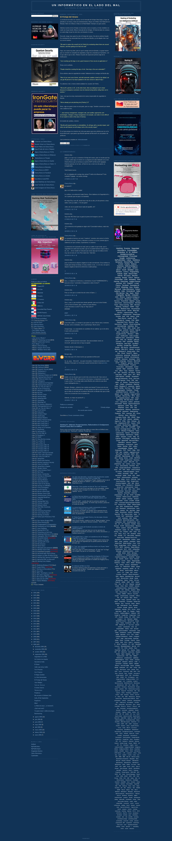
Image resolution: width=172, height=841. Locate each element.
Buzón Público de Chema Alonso (44, 146)
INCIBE (122, 677)
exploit (130, 318)
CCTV (128, 634)
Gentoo (117, 642)
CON (137, 316)
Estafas (136, 287)
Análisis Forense (42, 478)
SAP (115, 652)
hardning (124, 811)
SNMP (128, 582)
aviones (120, 626)
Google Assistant (120, 675)
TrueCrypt (127, 603)
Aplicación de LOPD (42, 579)
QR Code (136, 580)
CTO (130, 591)
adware (117, 394)
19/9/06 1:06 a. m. (71, 349)
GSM (138, 423)
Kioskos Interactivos (133, 574)
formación (119, 262)
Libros (129, 260)
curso (116, 401)
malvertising (118, 609)
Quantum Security (43, 369)
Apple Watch (119, 611)
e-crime (137, 349)
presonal (136, 820)
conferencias (130, 258)
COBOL (137, 634)
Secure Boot (131, 652)
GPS (121, 339)
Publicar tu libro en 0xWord (39, 281)
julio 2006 (38, 719)
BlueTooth (137, 361)
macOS (119, 411)
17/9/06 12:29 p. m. (71, 179)
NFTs (133, 396)
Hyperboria (136, 642)
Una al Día (40, 571)
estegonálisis (119, 803)
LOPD (127, 405)
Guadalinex (136, 739)
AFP (127, 667)
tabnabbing (135, 826)
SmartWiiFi (123, 782)
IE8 (130, 617)
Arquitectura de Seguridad (45, 383)
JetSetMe (121, 750)
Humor (136, 262)
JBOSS (118, 644)
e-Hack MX (40, 302)
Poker (135, 648)
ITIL (121, 745)
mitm (116, 297)
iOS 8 (138, 811)
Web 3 (136, 789)
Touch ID (137, 694)
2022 (35, 603)
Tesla (116, 584)
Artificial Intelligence (131, 266)
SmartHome (135, 376)
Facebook (125, 285)
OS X (133, 489)
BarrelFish (117, 721)
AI (127, 252)
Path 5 (129, 450)
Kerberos (126, 597)
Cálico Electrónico (38, 326)
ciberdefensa (134, 564)
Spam (132, 293)
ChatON (118, 725)
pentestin (137, 586)
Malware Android (42, 505)
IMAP (117, 677)
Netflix (124, 475)
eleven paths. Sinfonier (123, 801)
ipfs (139, 706)
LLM (124, 268)
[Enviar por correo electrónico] (61, 143)
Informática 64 (135, 438)
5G (138, 568)
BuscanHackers (123, 591)
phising (116, 667)
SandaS (137, 582)
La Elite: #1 (41, 441)
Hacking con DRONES (43, 485)
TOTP (136, 400)
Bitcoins (131, 322)
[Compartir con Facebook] (67, 143)
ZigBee (135, 795)
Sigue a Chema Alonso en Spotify (44, 161)
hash (131, 628)
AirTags (135, 667)
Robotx (138, 774)
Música (122, 297)
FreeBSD (119, 735)
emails (131, 801)
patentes (126, 541)
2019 (35, 611)
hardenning (117, 811)
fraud (134, 704)
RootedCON (128, 622)
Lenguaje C (120, 619)
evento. (132, 803)
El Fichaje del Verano (40, 680)
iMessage (118, 551)
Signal (122, 654)
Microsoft (118, 289)
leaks (116, 502)
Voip (135, 407)
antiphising (135, 657)
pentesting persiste (133, 818)
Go (117, 559)
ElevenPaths (128, 262)
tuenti (136, 444)
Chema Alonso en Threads (42, 158)
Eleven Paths (133, 273)
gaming (130, 363)
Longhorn (135, 681)
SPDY (130, 776)
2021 (35, 605)
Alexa (126, 415)
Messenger (118, 475)
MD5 (116, 756)
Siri (139, 421)
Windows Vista (125, 308)
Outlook (124, 498)
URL (125, 787)
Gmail (134, 328)
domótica (135, 528)
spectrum (128, 826)
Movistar (137, 305)
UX (123, 584)
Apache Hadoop (129, 570)
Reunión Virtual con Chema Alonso (45, 144)
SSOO (123, 692)
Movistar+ (132, 392)
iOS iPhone (119, 813)
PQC (133, 475)
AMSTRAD (137, 458)
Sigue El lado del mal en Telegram (44, 149)
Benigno (67, 354)
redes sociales (133, 336)
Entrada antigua (105, 407)
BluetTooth (133, 721)
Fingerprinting (134, 272)
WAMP (118, 789)
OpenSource (129, 434)
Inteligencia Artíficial (129, 747)
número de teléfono (123, 630)
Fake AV (133, 640)
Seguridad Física (122, 322)
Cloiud (128, 725)
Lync (138, 754)
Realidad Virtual (128, 506)
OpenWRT (118, 770)
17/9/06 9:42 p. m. (71, 219)
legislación (121, 405)
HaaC (135, 531)
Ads (127, 510)
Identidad (130, 270)
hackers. (130, 809)
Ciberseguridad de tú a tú (44, 406)
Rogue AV (117, 690)
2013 (35, 626)
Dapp (122, 638)
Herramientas (135, 308)
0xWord (33, 744)
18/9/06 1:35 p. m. (71, 315)
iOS (124, 283)
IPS (126, 677)
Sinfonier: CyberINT (43, 503)
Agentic (138, 386)
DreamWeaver (127, 729)
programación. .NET (120, 822)
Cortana (119, 593)
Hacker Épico (41, 546)
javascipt (136, 628)
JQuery (131, 749)
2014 (35, 623)
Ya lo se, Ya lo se (39, 685)
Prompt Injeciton (125, 772)
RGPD (116, 774)
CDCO (119, 572)
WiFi (131, 305)
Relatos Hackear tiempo (44, 419)
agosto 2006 (38, 717)
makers (130, 401)
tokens (132, 316)
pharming (118, 710)
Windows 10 (134, 332)
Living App (122, 361)
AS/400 (127, 714)
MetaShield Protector (122, 392)
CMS (137, 520)
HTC (120, 741)
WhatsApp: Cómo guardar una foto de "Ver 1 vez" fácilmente (89, 486)
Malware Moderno (42, 418)
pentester (136, 401)
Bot (128, 495)
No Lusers (127, 275)
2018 (35, 613)
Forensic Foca (122, 504)
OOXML (128, 376)
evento (133, 464)
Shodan (130, 339)
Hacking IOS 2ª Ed (42, 530)
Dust (120, 419)
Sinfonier (133, 421)
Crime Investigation (43, 487)
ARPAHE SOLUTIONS (43, 316)
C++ (139, 721)
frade (118, 807)
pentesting (121, 252)
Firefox (124, 328)
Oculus (128, 766)
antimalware (130, 337)
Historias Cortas (42, 394)
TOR (133, 388)
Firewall (136, 390)
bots (136, 380)
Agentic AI (118, 421)
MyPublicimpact (36, 749)
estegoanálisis (118, 495)
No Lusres (133, 764)
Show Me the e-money (43, 439)
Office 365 (131, 462)
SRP (134, 776)
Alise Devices (123, 669)
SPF (133, 456)
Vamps (133, 603)
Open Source (122, 318)
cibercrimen (118, 303)
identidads (119, 814)
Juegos (128, 320)
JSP (121, 597)
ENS (135, 448)
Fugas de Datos (135, 394)
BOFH (128, 553)
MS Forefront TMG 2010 (44, 577)
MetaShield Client (129, 576)
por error (104, 363)
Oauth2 (125, 462)
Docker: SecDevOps (43, 474)
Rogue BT (123, 690)
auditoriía (125, 797)
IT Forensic (40, 299)
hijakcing (129, 811)
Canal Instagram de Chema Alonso (45, 188)
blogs (120, 330)
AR (123, 714)
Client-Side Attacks (42, 482)
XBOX (117, 436)
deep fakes (127, 493)
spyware (122, 510)
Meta (129, 489)
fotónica (127, 628)
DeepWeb (137, 495)
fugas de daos (134, 807)
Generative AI (120, 320)
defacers (131, 661)
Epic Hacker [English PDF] (45, 520)
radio (136, 368)
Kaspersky (124, 644)
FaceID (135, 572)
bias (121, 452)
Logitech (124, 754)
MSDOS (130, 512)
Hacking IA (41, 367)
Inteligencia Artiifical (130, 679)
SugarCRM (136, 783)
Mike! (36, 703)
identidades (135, 813)
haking (138, 704)
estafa (135, 801)
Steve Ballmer (129, 783)
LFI (122, 524)
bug (127, 293)
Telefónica (136, 260)
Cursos (120, 264)
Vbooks (118, 516)
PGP (124, 450)
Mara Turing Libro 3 (43, 421)
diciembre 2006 (39, 646)
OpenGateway (126, 456)
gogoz (66, 313)
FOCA (131, 277)
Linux (136, 270)
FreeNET (130, 673)
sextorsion (125, 518)
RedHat (136, 506)
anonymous (118, 539)
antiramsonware (118, 797)
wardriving (125, 568)
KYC (137, 679)
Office (121, 370)
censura (127, 564)
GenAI (124, 270)
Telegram (124, 363)
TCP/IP (122, 526)
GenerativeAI (130, 291)
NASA (123, 764)
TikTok (138, 456)
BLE (137, 465)
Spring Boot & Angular (43, 466)
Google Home (135, 481)
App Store (132, 510)
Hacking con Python (43, 514)
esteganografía (120, 390)
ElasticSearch (135, 729)
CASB (118, 723)
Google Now (125, 739)
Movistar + (131, 334)
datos (137, 396)
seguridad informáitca (133, 588)
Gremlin (121, 559)
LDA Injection (137, 750)
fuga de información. (125, 807)
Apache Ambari (118, 716)
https (124, 368)
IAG (118, 597)
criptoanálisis (121, 444)
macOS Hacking (42, 489)
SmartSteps (128, 692)
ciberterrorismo (131, 508)
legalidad (126, 394)
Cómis (123, 727)
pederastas (123, 708)
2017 (35, 616)
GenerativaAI (118, 737)
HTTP (117, 363)
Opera (138, 489)
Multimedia (135, 496)
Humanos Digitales (121, 483)
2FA (136, 312)
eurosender (126, 803)
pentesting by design (122, 818)
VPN (131, 407)
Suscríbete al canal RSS (42, 179)
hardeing (135, 809)
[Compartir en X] (65, 143)
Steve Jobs (128, 491)
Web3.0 (138, 603)
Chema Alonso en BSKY (41, 170)
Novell (126, 559)
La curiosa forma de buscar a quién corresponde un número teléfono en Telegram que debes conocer (89, 508)
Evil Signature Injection (128, 731)
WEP (126, 696)
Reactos (133, 650)
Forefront (118, 496)
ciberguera (124, 661)
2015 (35, 621)
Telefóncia (124, 785)
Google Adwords (135, 737)
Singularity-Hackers (37, 751)
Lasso (138, 617)
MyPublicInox (135, 762)
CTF (123, 572)
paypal (138, 566)
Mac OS (128, 756)
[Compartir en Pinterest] (69, 143)
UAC (119, 372)
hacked (126, 357)
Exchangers (137, 731)
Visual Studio (119, 500)
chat (116, 423)
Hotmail (127, 433)
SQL (137, 622)
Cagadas (132, 611)
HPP (116, 617)
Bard (122, 427)
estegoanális (122, 704)
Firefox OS (131, 733)
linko (78, 253)
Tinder (123, 562)
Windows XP (135, 355)
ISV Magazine (131, 677)
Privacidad (133, 256)
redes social (119, 824)
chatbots (125, 452)
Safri (136, 778)
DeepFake (131, 557)
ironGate (125, 814)
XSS (127, 316)
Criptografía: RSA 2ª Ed (44, 536)
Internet (120, 275)
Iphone (118, 270)
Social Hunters (41, 410)
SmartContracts (134, 347)
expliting (123, 805)
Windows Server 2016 (44, 349)
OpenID (130, 768)
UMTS (128, 562)
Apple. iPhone (137, 717)
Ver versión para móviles (85, 410)
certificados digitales (128, 471)
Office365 (118, 456)
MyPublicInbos (119, 762)
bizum (126, 659)
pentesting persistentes (132, 708)
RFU (138, 772)
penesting (136, 816)
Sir (139, 778)
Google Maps (122, 545)
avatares (123, 528)
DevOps (125, 446)
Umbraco (129, 787)
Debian (119, 446)
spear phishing (124, 465)
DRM (131, 671)
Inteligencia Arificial (120, 679)
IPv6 (132, 320)
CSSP (130, 723)
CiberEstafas (41, 416)
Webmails (135, 425)
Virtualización (119, 549)
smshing (130, 632)
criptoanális (121, 799)
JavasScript (137, 749)
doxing (121, 458)
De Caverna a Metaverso (44, 404)
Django (116, 640)
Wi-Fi (125, 549)
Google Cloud (128, 460)
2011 (35, 631)
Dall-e (135, 671)
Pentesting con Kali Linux (44, 532)
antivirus (128, 442)
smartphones (123, 632)
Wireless (117, 349)
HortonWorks (136, 675)
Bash (117, 591)
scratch (137, 551)
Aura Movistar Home (130, 719)
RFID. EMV (133, 772)
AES (123, 589)
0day (134, 436)
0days (138, 541)
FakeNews (129, 390)
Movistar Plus (126, 396)
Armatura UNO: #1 (43, 451)
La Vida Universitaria (40, 677)
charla (137, 398)
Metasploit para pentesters (47, 547)
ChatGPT (130, 283)
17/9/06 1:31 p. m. (71, 209)
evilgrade (136, 663)
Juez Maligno (38, 682)
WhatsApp (124, 287)
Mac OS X (124, 349)
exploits (118, 368)
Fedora (138, 640)
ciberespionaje (121, 326)
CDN (132, 634)
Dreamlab (39, 292)
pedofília (130, 816)
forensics (117, 427)
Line (124, 681)
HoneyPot (124, 574)
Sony (122, 603)
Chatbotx (123, 725)
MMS (124, 756)
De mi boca (134, 727)
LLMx (124, 752)
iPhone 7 (129, 706)
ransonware (124, 710)
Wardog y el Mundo (43, 540)
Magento (122, 576)
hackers (135, 268)
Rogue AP (117, 582)
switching (124, 609)
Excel (130, 378)
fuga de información (134, 403)
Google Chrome (121, 334)
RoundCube (130, 690)
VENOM (138, 787)
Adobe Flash (118, 543)
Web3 (137, 293)
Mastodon (127, 524)
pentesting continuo (128, 551)
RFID (121, 506)
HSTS (129, 545)
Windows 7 (117, 314)
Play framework (131, 686)
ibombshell (118, 529)
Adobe (135, 518)
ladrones (131, 607)
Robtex (138, 650)
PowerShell (124, 301)
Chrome (136, 363)
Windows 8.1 (130, 485)
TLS (125, 535)
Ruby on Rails (128, 514)
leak (118, 353)
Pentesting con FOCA (43, 526)
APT (134, 374)
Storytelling (40, 400)
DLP (121, 531)
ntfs (126, 816)
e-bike (135, 661)
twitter (138, 291)
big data (127, 295)
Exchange (127, 640)
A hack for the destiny (43, 483)
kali (116, 351)
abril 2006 (38, 727)
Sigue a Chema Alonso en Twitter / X (45, 164)
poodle (131, 820)
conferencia (119, 355)
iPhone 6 (117, 665)
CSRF (131, 473)
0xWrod (134, 712)
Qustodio (121, 688)
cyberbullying (129, 516)
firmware (133, 805)
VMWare (135, 655)
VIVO (126, 584)
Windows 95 (122, 624)
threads (136, 710)
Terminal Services (134, 382)
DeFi (139, 479)
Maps (131, 597)
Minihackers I (42, 373)
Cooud (119, 727)
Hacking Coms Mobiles (44, 561)
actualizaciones (128, 657)
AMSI (131, 667)
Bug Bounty (40, 429)
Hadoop (134, 545)
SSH (138, 450)
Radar (123, 774)
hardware (126, 306)
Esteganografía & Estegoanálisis (46, 524)
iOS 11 (134, 811)
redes (123, 291)
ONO (138, 764)
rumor (125, 824)
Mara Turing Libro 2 (43, 423)
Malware (134, 264)
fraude (138, 301)
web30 (131, 568)
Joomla (118, 440)
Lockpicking (129, 681)
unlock (122, 828)
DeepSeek (121, 407)
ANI (120, 714)
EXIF (139, 671)
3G (138, 436)
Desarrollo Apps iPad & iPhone (46, 553)
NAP (126, 685)
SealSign (130, 498)
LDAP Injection (121, 380)
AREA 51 (39, 306)
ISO (118, 745)
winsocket (131, 828)
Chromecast (126, 671)
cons (117, 336)
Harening (137, 741)
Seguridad (118, 485)
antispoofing (136, 549)
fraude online (131, 351)
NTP (138, 646)
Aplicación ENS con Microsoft (46, 559)
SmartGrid (117, 782)
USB (117, 452)
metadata (130, 341)
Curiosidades (132, 250)
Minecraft (118, 760)
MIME (120, 756)
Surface (117, 694)
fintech (128, 805)
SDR (134, 622)
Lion (116, 533)
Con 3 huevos (38, 672)
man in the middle (125, 665)
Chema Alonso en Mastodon (42, 167)
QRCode (124, 650)
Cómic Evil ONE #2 (44, 456)
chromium (137, 659)
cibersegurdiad (136, 700)
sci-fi (117, 465)
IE (114, 644)
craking (116, 799)
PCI (122, 648)
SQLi (128, 421)
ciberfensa (129, 700)
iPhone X (135, 706)
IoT (116, 330)
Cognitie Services (135, 725)
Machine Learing (135, 756)
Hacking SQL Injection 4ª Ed (45, 557)
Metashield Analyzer (125, 646)
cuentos (128, 464)
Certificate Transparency (122, 636)
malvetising (135, 814)
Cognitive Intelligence (132, 297)
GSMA (129, 504)
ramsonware (136, 822)
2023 (35, 600)
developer (132, 359)
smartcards (122, 667)
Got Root (40, 499)
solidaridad (131, 710)
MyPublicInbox (35, 746)
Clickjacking (118, 522)
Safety (132, 778)
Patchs (134, 599)
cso (121, 566)
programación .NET (124, 423)
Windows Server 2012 (43, 549)
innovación (119, 299)
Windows (119, 272)
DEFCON (133, 479)
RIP (120, 774)
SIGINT (126, 776)
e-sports (136, 516)
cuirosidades (128, 799)
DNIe (116, 467)
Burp (137, 669)
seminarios (117, 589)
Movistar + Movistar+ (126, 760)
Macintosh (129, 619)
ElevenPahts (123, 512)
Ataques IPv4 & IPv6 (44, 347)
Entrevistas (124, 281)
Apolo (128, 669)
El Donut (36, 664)
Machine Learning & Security (45, 462)
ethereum (128, 409)
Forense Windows (42, 580)
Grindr (131, 739)
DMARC (124, 593)
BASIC (124, 553)
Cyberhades (34, 755)
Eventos (127, 248)
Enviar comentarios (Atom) (76, 415)
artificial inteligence (119, 659)
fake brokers (129, 704)
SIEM (121, 776)
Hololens (117, 743)
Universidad (119, 279)
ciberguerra (119, 357)
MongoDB (117, 599)
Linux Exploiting (42, 528)
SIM (133, 483)
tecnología (126, 473)
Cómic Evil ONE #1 (43, 464)
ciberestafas (129, 367)
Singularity (128, 654)
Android (119, 273)
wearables (118, 712)
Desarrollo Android (42, 538)
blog (136, 322)
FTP (116, 504)
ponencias (126, 820)
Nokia (133, 685)
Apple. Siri (130, 717)
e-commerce (129, 444)
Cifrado (117, 308)
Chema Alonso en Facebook (43, 173)
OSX (119, 648)
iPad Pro (125, 813)
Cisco (134, 543)
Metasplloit (132, 758)
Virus (123, 485)
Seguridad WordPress (43, 497)
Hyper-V (131, 642)
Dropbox (125, 531)
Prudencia (37, 693)
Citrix (138, 359)
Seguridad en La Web (40, 656)
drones (126, 458)
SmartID (120, 535)
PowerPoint (117, 650)
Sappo (128, 561)
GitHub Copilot (136, 504)
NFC (137, 454)
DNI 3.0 (128, 727)
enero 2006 (38, 735)
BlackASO (122, 634)
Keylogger (119, 681)
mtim (123, 816)
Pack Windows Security (39, 332)
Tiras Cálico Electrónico (45, 454)
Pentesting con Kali (44, 340)
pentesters (126, 411)
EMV (138, 613)
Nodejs (123, 599)
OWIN (124, 766)
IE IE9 (135, 318)
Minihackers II (42, 371)
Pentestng (124, 686)
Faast (116, 361)
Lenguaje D (129, 752)
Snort (128, 782)
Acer (134, 714)
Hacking (119, 248)
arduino (134, 442)
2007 (35, 642)
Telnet (129, 785)
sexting (119, 473)
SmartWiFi (132, 427)
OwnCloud (125, 770)
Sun (137, 462)
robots (117, 382)
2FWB (119, 553)
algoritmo (120, 493)
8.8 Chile (39, 289)
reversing (129, 413)
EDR (131, 572)
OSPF (116, 766)
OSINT (39, 437)
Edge (128, 481)
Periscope (136, 770)
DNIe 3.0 (129, 593)
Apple (125, 273)
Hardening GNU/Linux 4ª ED (45, 534)
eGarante (119, 607)
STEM (120, 778)
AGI (138, 712)
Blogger (130, 448)
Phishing (118, 306)
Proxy (128, 380)
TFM (127, 655)
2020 (35, 608)
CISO (117, 460)
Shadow (118, 654)
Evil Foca (127, 388)
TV (139, 514)
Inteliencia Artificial (119, 747)
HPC (117, 741)
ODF (132, 398)
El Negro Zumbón (39, 675)
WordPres (130, 795)
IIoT (139, 743)
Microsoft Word (124, 578)
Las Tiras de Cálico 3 (44, 386)
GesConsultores (126, 737)
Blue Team (119, 454)
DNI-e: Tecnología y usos (44, 573)
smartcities (132, 541)
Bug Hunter (41, 365)
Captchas (118, 438)
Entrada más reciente (66, 407)
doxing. (134, 799)
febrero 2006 (39, 732)
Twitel (138, 427)
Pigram (116, 601)
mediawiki (118, 816)
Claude (138, 372)
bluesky (130, 797)
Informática (125, 745)
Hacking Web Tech (42, 501)
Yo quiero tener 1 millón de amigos (44, 711)
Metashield (125, 440)
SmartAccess (128, 780)
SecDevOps (120, 491)
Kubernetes (40, 412)
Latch (129, 268)
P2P (126, 427)
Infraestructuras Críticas (44, 495)
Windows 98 (137, 791)
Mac (131, 405)
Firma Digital (126, 438)
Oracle (117, 347)
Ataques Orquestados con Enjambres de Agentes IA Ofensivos (90, 556)
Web (132, 789)
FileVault (126, 733)
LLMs (126, 279)
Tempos (124, 277)
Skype (128, 469)
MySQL (136, 341)
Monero (135, 597)
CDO (135, 405)
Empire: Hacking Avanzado (45, 452)
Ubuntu (131, 349)
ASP (117, 570)
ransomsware (132, 630)
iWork (126, 586)
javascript (127, 355)
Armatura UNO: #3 (43, 447)
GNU (130, 531)
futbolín (119, 809)
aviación (137, 624)
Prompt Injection (124, 365)
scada (131, 458)
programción (129, 822)
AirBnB (117, 634)
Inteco (136, 745)
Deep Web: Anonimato (43, 507)
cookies (133, 539)
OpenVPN (128, 599)
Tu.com (118, 431)
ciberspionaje (126, 539)
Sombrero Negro (42, 414)
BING (137, 320)
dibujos (138, 388)
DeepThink (135, 638)
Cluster (39, 509)
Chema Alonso (69, 183)
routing (116, 632)
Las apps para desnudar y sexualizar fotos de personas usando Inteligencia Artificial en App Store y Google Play (90, 477)
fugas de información (121, 378)
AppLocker (116, 717)
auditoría (117, 291)
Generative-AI (134, 285)
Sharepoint (123, 508)
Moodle (131, 578)
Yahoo (137, 431)
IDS (116, 524)
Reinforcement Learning (134, 688)
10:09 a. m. (86, 145)
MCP (133, 644)
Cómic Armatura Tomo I (44, 470)
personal (119, 283)
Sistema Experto (120, 780)
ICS (139, 531)
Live (125, 619)
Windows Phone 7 (130, 793)
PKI (122, 514)
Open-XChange (123, 768)
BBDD (138, 589)
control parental (129, 487)
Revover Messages (130, 774)
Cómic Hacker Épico (43, 513)
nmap (120, 541)
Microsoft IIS (131, 621)
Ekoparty (39, 296)
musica (132, 665)
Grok (138, 615)
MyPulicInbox (118, 764)
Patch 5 (130, 770)
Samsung (126, 547)
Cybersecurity (120, 433)
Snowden (133, 782)
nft (116, 398)
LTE (129, 644)
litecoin (135, 607)
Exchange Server (126, 429)
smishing (118, 826)
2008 (35, 639)
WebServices (119, 657)
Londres (129, 754)
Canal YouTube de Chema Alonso (44, 185)
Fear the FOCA (37, 322)
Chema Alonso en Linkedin (42, 176)
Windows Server (121, 310)
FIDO (117, 733)
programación (127, 314)
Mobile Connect (127, 496)
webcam (129, 419)
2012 (35, 629)
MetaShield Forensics (121, 621)
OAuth (129, 475)
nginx (116, 630)
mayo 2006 (38, 724)
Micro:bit (134, 646)
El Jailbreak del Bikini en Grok (81, 566)
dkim (116, 458)
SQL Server (124, 347)
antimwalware (117, 700)
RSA (130, 446)
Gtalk (121, 642)
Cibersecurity (136, 591)
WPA (117, 624)
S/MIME (123, 582)
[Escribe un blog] (63, 143)
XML (118, 605)
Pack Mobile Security (38, 330)
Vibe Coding (130, 535)
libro (136, 326)
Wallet (132, 562)
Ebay (116, 673)
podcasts (117, 328)
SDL (135, 690)
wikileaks (136, 419)
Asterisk (133, 669)
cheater (131, 659)
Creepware (136, 636)
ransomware (118, 403)
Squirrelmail (135, 692)
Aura (130, 287)
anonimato (131, 386)
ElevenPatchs (118, 731)
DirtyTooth (126, 454)
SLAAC (124, 561)
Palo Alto (131, 648)
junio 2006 (38, 722)
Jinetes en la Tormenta (44, 427)
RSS (124, 419)
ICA (139, 545)
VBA (134, 787)
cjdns (117, 702)
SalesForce (124, 652)
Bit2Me (121, 388)
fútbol (116, 541)
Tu (115, 696)
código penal (123, 702)
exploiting (131, 326)
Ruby (133, 450)
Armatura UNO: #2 (43, 449)
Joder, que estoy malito (41, 667)
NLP (130, 685)
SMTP (121, 547)
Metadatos (132, 279)
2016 (35, 618)
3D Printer (132, 465)
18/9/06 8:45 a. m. (71, 255)
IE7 (119, 524)
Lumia (134, 754)
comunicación (126, 626)
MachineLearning (119, 683)
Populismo (37, 700)
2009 (35, 636)
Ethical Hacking (42, 346)
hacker (117, 429)
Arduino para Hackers (43, 460)
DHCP (117, 638)
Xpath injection (124, 605)
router (138, 630)
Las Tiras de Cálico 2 (44, 408)
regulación (118, 568)
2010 (35, 634)
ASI (131, 714)
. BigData (124, 712)
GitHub (134, 429)
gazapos (124, 809)
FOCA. (121, 733)
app (123, 464)
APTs (129, 609)
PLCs (124, 533)
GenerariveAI (126, 735)
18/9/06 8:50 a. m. (71, 285)
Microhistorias (41, 544)
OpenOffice (121, 442)
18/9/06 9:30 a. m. (71, 295)
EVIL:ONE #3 (42, 433)
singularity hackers (124, 398)
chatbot (122, 384)
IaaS (137, 677)
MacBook (136, 512)
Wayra (135, 353)
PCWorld (117, 359)
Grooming (118, 574)
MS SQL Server (128, 400)
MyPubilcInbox (119, 580)
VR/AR (133, 417)
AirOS (138, 714)
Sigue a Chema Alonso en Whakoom (45, 155)
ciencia (117, 566)
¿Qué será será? (39, 708)
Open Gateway (120, 434)
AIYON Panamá (41, 312)
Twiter (133, 785)
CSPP (121, 460)
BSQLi (123, 479)
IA (129, 252)
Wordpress (119, 343)
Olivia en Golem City (45, 379)
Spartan (117, 783)
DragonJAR (40, 286)
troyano (133, 423)
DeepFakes (136, 314)
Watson (128, 789)
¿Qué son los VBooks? (38, 338)
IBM (129, 417)
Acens (138, 609)
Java (116, 370)
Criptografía (120, 295)
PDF (132, 380)
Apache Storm (136, 716)
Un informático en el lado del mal (86, 5)
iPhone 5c (123, 706)
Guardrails (131, 595)
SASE (117, 776)
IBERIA (135, 743)
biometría (124, 372)
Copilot (127, 572)
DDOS (131, 495)
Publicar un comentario (66, 404)
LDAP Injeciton (117, 752)
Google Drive (125, 615)
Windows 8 (122, 351)
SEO (123, 413)
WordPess (124, 795)
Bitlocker (136, 570)
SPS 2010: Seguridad (43, 575)
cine (121, 394)
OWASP (118, 498)
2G (135, 568)
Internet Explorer (128, 303)
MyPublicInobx (120, 685)
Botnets (125, 382)
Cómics (118, 285)
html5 (119, 518)
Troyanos (133, 365)
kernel (137, 471)
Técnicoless (120, 367)
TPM (120, 785)
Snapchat (117, 603)
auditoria (124, 700)
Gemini (132, 330)
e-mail (137, 283)
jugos (130, 814)
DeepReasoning (131, 522)
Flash (125, 673)
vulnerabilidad (136, 632)
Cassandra (135, 723)
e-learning (125, 663)
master (124, 529)
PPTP (116, 547)
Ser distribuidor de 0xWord (38, 318)
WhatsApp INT (41, 402)
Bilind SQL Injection (125, 721)
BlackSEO (133, 415)
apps (117, 384)
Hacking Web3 (41, 396)
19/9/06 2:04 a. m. (71, 369)
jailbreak (136, 339)
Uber (130, 655)
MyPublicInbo (135, 760)
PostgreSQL (122, 601)
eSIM (116, 704)
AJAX (116, 714)
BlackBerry (119, 555)
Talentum (131, 370)
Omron (133, 766)
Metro (137, 758)
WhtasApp (130, 791)
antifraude (137, 584)
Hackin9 (121, 617)
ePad (139, 799)
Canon (120, 671)
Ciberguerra (41, 381)
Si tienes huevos (39, 687)
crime (132, 626)
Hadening (131, 741)
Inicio (86, 407)
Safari (135, 514)
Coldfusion (133, 613)
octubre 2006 (39, 652)
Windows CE (132, 696)
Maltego (136, 619)
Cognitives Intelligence (121, 557)
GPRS (137, 337)
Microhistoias (137, 683)
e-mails (130, 436)
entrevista (134, 493)
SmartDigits (135, 780)
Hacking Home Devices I (45, 385)
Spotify (137, 434)
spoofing (119, 345)
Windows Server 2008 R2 (129, 698)
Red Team (40, 472)
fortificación (124, 336)
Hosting (126, 617)
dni (136, 626)
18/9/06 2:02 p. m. (71, 333)
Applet (124, 611)
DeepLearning (134, 411)
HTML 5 (138, 595)
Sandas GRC (137, 601)
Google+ (117, 595)
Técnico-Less (38, 690)
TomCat (132, 694)
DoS (138, 522)
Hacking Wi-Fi (41, 431)
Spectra (136, 277)
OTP (120, 469)
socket (123, 826)
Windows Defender (120, 793)
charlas (127, 264)
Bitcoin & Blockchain (43, 491)
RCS (126, 688)
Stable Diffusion (135, 547)
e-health (131, 500)
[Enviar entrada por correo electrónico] (90, 145)
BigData (131, 301)
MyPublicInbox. (127, 762)
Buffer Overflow (127, 543)
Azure (116, 388)
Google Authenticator (125, 467)
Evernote (121, 673)
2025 (35, 595)
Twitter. (138, 785)
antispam (123, 436)
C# (128, 611)
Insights (131, 745)
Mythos (126, 580)
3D (124, 495)
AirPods (122, 570)
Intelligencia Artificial (123, 749)
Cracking (118, 341)
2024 (35, 598)
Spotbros (123, 783)
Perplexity (118, 413)
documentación (119, 409)
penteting (137, 665)
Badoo (138, 719)
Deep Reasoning (120, 481)
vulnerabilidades (122, 448)
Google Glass (132, 615)
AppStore (133, 589)
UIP (121, 787)
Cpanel (130, 636)
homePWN (117, 706)
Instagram (118, 396)
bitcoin (130, 310)
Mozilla (136, 578)
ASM (132, 529)
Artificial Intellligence (119, 719)
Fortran (137, 733)
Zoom (130, 605)
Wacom (123, 789)
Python (137, 289)
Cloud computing (134, 324)
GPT (138, 328)
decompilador (130, 702)
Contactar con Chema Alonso (43, 141)
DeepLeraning (119, 729)
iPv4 (138, 351)
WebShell (117, 791)
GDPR (133, 454)
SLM (117, 508)
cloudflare (135, 343)
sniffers (135, 446)
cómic (127, 407)
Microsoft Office (134, 440)
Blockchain (128, 299)
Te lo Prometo (38, 669)
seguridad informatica (133, 824)
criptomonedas (128, 312)
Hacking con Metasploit (44, 476)
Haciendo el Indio (39, 662)
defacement (126, 566)
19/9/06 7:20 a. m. (71, 400)
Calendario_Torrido (120, 417)
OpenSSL (117, 514)
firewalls (125, 607)
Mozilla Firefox (127, 425)
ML (138, 429)
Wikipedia (131, 584)
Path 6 (117, 622)
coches (126, 500)
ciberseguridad (123, 256)
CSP (126, 723)
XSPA (129, 549)
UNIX (120, 584)
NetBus (128, 764)
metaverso (130, 368)
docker (136, 367)
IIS (125, 339)
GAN (136, 473)
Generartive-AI (133, 735)
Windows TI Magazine (127, 431)
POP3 (125, 648)
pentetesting (119, 820)
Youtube (118, 316)
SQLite (137, 483)
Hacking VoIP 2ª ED (43, 542)
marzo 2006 (38, 730)
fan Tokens (132, 372)
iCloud (122, 586)
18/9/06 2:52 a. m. (71, 231)
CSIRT (122, 723)
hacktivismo (135, 409)
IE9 (122, 489)
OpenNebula (136, 768)
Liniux (119, 754)
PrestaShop (129, 601)
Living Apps (125, 332)
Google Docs (118, 739)
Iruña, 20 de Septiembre (41, 698)
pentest (119, 268)
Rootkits (133, 524)
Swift (122, 694)
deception (135, 605)
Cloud (123, 353)
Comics (126, 272)
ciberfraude (118, 661)
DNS (129, 328)
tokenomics (118, 324)
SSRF (132, 582)
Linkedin (118, 425)
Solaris (138, 782)
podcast (125, 330)
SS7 (119, 652)
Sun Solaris (119, 471)
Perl (138, 599)
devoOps (137, 702)
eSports (131, 663)
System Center (120, 655)
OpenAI (135, 345)
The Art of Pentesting (43, 388)
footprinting (119, 400)
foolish (138, 464)
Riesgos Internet (42, 468)
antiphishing (117, 464)
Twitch (119, 696)
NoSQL (131, 580)
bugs (137, 306)
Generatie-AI (137, 673)
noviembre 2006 (39, 649)
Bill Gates (134, 553)
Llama (116, 386)
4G (128, 529)
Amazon (129, 361)
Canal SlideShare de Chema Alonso (45, 182)
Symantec (126, 694)
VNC (123, 696)
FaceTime (135, 593)
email (138, 539)
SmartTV (129, 353)
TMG (116, 785)
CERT (116, 671)
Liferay (134, 752)
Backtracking (38, 713)
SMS (137, 334)
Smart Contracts (135, 469)
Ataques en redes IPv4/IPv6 (45, 555)
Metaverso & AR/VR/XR (44, 390)
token (129, 374)
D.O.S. (128, 479)
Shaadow (138, 652)
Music (120, 533)
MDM (117, 576)
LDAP (125, 374)
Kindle (131, 750)
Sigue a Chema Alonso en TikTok (44, 152)
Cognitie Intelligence (125, 613)
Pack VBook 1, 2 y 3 (38, 344)
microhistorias (134, 357)
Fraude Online (41, 567)
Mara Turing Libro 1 (43, 425)
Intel (117, 506)
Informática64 (135, 433)
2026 (35, 592)
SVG (125, 778)
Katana (127, 750)
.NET (117, 339)
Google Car (117, 615)
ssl (121, 382)
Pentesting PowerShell (43, 511)
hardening (120, 266)
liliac (118, 708)
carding (122, 564)
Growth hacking (124, 595)
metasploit (135, 295)
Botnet (125, 403)
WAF (123, 516)
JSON (133, 617)
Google (122, 258)
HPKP (126, 675)
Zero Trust (131, 624)
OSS (120, 766)
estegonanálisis (120, 628)
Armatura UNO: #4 (43, 445)
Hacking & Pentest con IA (45, 375)
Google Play (127, 345)
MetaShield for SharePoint (122, 758)
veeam (126, 828)
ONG (129, 483)
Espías (121, 640)
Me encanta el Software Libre (42, 695)
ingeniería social (134, 452)
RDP (124, 469)
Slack (133, 654)
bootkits (117, 586)
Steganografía (136, 561)
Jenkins (116, 750)
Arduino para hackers (44, 342)
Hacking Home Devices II (45, 377)
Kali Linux (136, 378)
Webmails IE (124, 791)
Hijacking (136, 384)
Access (133, 609)
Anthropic (127, 589)
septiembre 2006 (40, 654)
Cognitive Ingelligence (132, 555)
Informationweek (82, 139)
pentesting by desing (121, 588)
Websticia (135, 491)
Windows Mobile (129, 526)
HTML (124, 421)
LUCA (118, 287)
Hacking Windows (42, 480)
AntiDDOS (119, 520)
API (134, 413)
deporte (129, 528)
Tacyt (125, 370)
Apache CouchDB (127, 716)
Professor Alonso (38, 324)
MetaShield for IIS (128, 683)
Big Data (39, 392)
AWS (130, 518)
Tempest (136, 498)
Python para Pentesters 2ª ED (46, 516)
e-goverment (123, 401)
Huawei (130, 743)
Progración (117, 772)
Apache (125, 324)
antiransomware (126, 477)
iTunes (129, 813)
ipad (123, 316)
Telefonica (117, 562)
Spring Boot (40, 458)
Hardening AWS (41, 398)
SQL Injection (120, 293)
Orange (137, 621)
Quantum (125, 359)
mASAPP (131, 586)
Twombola (117, 787)
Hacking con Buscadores (44, 569)
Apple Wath (123, 717)
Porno (131, 559)
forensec (138, 805)
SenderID (133, 533)
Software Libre (120, 337)
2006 (35, 644)
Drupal (138, 557)
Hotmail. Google (123, 743)
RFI (128, 533)
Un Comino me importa (41, 659)
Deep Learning (124, 305)
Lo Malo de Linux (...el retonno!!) (43, 706)
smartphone (129, 384)
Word (137, 698)
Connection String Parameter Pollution (129, 502)
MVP (125, 489)
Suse (137, 654)
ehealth (137, 500)
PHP (124, 341)
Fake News (119, 374)
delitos (133, 566)
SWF (128, 778)
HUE (130, 675)
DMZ (124, 522)
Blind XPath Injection (128, 520)
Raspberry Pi (41, 435)
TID (138, 392)
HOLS (125, 642)
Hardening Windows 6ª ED (44, 565)
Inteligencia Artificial (127, 254)
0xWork (129, 712)
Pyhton (122, 622)
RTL (128, 650)
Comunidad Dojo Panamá (44, 309)
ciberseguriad (137, 797)
